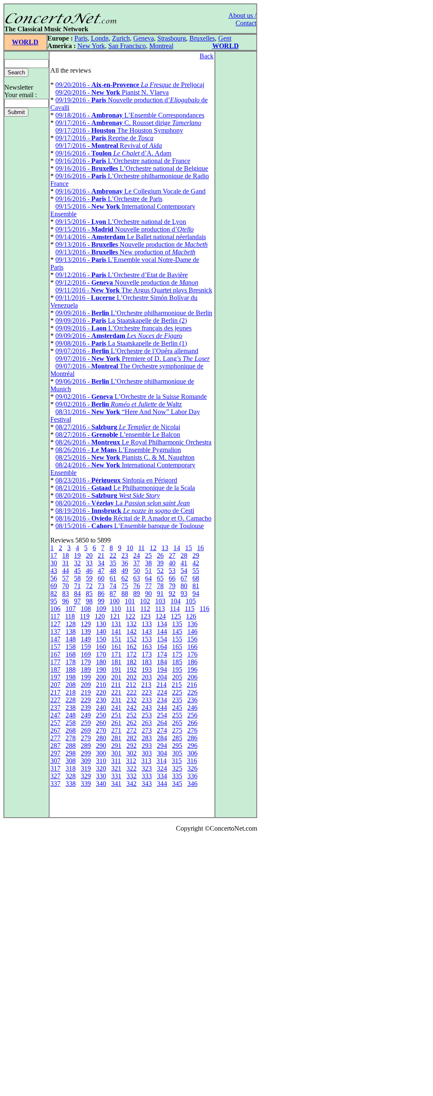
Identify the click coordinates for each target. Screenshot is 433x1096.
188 (71, 669)
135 (177, 623)
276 (192, 730)
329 (86, 776)
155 (177, 639)
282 (131, 738)
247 (55, 715)
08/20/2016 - (107, 495)
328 (71, 776)
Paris (81, 38)
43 (53, 570)
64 (148, 578)
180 (101, 661)
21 (101, 555)
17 (53, 555)
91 (160, 593)
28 (184, 555)
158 (71, 646)
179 (86, 661)
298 (71, 753)
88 (124, 593)
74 (113, 585)
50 (136, 570)
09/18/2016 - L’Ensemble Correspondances (129, 115)
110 (116, 608)
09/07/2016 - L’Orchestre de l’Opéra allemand (126, 350)
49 (124, 570)
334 (162, 776)
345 (177, 783)
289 (86, 745)
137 (55, 631)
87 (113, 593)
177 (55, 661)
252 (131, 715)
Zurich (121, 38)
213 (146, 684)
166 (192, 646)
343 (147, 783)
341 (116, 783)
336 (192, 776)
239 (86, 707)
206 (192, 677)
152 (131, 639)
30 (53, 563)
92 (172, 593)
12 (153, 547)
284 (162, 738)
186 (192, 661)
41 (184, 563)
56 (53, 578)
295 (177, 745)
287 (55, 745)
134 (162, 623)
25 (148, 555)
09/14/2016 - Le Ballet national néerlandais (130, 236)
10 (129, 547)
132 (131, 623)
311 (116, 760)
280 (101, 738)
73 (101, 585)
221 (116, 692)
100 (115, 601)
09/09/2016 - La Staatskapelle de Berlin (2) (121, 320)
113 (160, 608)
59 (89, 578)
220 (101, 692)
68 (195, 578)
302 (131, 753)
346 (192, 783)
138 (71, 631)
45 (77, 570)
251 (116, 715)
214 (161, 684)
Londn (100, 38)
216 (192, 684)
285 (177, 738)
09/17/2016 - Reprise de (104, 138)
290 (101, 745)
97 (77, 601)
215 (177, 684)
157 (55, 646)
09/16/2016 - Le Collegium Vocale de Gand (130, 191)
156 (192, 639)
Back (207, 56)
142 (131, 631)
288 (71, 745)
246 (192, 707)
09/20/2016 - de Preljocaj (129, 84)
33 (89, 563)
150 (101, 639)
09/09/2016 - (118, 335)
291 (116, 745)
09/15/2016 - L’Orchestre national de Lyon (120, 221)
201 (116, 677)
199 (86, 677)
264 (162, 722)
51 (148, 570)
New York (91, 45)
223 (147, 692)
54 (184, 570)
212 (131, 684)
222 (131, 692)
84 (77, 593)
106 (55, 608)
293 (147, 745)
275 (177, 730)
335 (177, 776)
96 (65, 601)
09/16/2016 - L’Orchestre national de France (122, 160)
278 (71, 738)
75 (124, 585)
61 (113, 578)
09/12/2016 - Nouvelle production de (126, 282)
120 (100, 616)
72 (89, 585)
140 (101, 631)
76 (136, 585)
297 (55, 753)
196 (192, 669)
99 (101, 601)
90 (148, 593)
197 (55, 677)
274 (162, 730)
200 (101, 677)
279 (86, 738)
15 (188, 547)
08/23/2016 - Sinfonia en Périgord (116, 480)
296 (192, 745)
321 (116, 768)
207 (55, 684)
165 (177, 646)
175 (177, 654)
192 (131, 669)
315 (177, 760)
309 (86, 760)
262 (131, 722)
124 (161, 616)
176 (192, 654)
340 (101, 783)
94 (195, 593)
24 (136, 555)
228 (71, 699)
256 (192, 715)
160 (101, 646)
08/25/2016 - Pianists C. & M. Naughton (125, 457)
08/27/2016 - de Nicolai (117, 427)
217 (55, 692)
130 (101, 623)
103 (160, 601)
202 (131, 677)
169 (86, 654)
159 (86, 646)
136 (192, 623)
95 (53, 601)
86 (101, 593)
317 (55, 768)
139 (86, 631)
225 (177, 692)
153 (147, 639)
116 (204, 608)
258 (71, 722)
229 (86, 699)
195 (177, 669)
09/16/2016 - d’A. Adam (113, 153)
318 (71, 768)
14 (176, 547)
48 (113, 570)
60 (101, 578)
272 (131, 730)
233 (147, 699)
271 (116, 730)
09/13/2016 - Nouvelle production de (131, 244)
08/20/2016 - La (122, 503)
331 (116, 776)
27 (172, 555)
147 (55, 639)
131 (116, 623)
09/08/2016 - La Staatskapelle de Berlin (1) (121, 343)
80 (184, 585)
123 (145, 616)
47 (101, 570)
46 (89, 570)
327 (55, 776)
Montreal (161, 45)
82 (53, 593)
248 (71, 715)
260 (101, 722)
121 (115, 616)
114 (175, 608)
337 (55, 783)
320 (101, 768)
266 (192, 722)
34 (101, 563)
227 (55, 699)
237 (55, 707)
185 (177, 661)
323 (147, 768)
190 (101, 669)
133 (147, 623)
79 (172, 585)
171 (116, 654)
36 (124, 563)
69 (53, 585)
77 (148, 585)
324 (162, 768)
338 (71, 783)
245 (177, 707)
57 (65, 578)
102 (145, 601)
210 (101, 684)
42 (195, 563)
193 (147, 669)
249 (86, 715)
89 (136, 593)
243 (147, 707)
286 (192, 738)
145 (177, 631)
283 (147, 738)
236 (192, 699)
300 (101, 753)
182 (131, 661)
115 (190, 608)
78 (160, 585)
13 (165, 547)
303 (147, 753)
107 (71, 608)
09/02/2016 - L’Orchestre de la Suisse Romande (131, 396)
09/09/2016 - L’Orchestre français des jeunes (123, 328)
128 (71, 623)
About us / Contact (242, 19)
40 (172, 563)
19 (77, 555)
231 (116, 699)
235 (177, 699)
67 (184, 578)
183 (147, 661)
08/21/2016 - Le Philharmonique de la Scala (125, 487)
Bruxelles (202, 38)
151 (116, 639)
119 (85, 616)
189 (86, 669)
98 (89, 601)
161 (116, 646)
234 (162, 699)
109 (101, 608)
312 (131, 760)
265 (177, 722)
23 (124, 555)
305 (177, 753)
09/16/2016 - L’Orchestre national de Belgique (131, 168)
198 (71, 677)
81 (195, 585)
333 (147, 776)
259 (86, 722)
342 (131, 783)
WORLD (25, 42)
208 (71, 684)
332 (131, 776)
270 (101, 730)
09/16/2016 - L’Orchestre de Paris (108, 198)
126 (191, 616)
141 (116, 631)
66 (172, 578)
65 (160, 578)
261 (116, 722)
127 (55, 623)
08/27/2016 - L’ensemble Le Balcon (117, 434)
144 (162, 631)
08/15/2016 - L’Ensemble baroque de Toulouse (129, 525)
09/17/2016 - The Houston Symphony (119, 130)
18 (65, 555)
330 (101, 776)
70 (65, 585)
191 (116, 669)
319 (86, 768)
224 (162, 692)
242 (131, 707)
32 (77, 563)
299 (86, 753)
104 (175, 601)
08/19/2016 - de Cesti (124, 510)
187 (55, 669)
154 (162, 639)
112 (145, 608)
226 (192, 692)
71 (77, 585)
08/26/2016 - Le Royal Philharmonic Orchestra (133, 442)
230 (101, 699)
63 (136, 578)
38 (148, 563)
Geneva (143, 38)
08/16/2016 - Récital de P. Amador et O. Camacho (133, 518)
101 (130, 601)
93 (184, 593)
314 (161, 760)
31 (65, 563)
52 (160, 570)
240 (101, 707)
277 (55, 738)
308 (71, 760)
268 (71, 730)
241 (116, 707)
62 (124, 578)
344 (162, 783)
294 (162, 745)
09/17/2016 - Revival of (108, 145)
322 (131, 768)
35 (113, 563)
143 (147, 631)
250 (101, 715)
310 (101, 760)
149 (86, 639)
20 (89, 555)
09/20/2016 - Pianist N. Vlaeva (112, 92)
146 (192, 631)
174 (162, 654)
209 (86, 684)
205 (177, 677)
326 (192, 768)
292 (131, 745)
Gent (224, 38)
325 (177, 768)
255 (177, 715)
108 (86, 608)
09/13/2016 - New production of (125, 252)
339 (86, 783)
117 (55, 616)
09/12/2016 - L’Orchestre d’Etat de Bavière (121, 274)
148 (71, 639)
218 (71, 692)
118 (70, 616)
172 (131, 654)
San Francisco (127, 45)
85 (89, 593)
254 (162, 715)
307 (55, 760)
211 (116, 684)
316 (192, 760)
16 (200, 547)
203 (147, 677)
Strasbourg (171, 38)
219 (86, 692)
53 (172, 570)
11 (141, 547)
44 (65, 570)
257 (55, 722)
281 (116, 738)
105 (191, 601)
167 (55, 654)
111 (130, 608)
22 (113, 555)
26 (160, 555)
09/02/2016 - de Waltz (118, 404)
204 (162, 677)
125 (176, 616)
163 (147, 646)
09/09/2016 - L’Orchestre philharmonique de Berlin (133, 312)
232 (131, 699)
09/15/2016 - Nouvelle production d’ (124, 229)
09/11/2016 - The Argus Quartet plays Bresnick (133, 290)
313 (146, 760)
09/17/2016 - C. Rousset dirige (128, 122)
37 (136, 563)
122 (130, 616)
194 (162, 669)
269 (86, 730)
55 (195, 570)
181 (116, 661)
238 (71, 707)
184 (162, 661)
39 (160, 563)
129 (86, 623)
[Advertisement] (28, 966)
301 (116, 753)
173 (147, 654)
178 (71, 661)
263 (147, 722)
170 (101, 654)
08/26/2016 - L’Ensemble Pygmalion (118, 449)
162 (131, 646)
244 (162, 707)
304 (162, 753)
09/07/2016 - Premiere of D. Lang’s (132, 358)
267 (55, 730)
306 (192, 753)
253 (147, 715)
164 (162, 646)
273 (147, 730)
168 (71, 654)
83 (65, 593)
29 (195, 555)
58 (77, 578)
